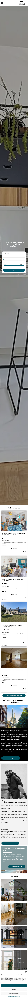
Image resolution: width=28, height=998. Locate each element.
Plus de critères (21, 274)
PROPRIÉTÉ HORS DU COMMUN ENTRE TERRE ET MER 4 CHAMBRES (13, 626)
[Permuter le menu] (2, 3)
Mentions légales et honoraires (14, 996)
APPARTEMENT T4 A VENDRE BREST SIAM (12, 671)
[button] (26, 972)
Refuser (14, 989)
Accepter (14, 985)
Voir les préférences (14, 993)
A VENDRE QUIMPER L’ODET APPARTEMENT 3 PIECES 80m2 (13, 580)
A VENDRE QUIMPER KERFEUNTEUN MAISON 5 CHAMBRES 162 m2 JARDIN (14, 534)
